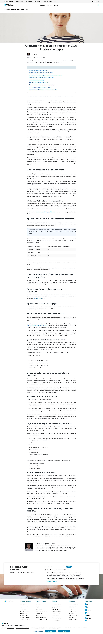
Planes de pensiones (24, 605)
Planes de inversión (24, 615)
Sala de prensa (37, 1)
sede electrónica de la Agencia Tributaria (37, 325)
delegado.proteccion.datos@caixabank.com (58, 579)
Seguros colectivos (40, 615)
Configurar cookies (38, 631)
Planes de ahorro (23, 613)
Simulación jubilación (56, 611)
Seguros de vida (23, 604)
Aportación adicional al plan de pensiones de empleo (41, 72)
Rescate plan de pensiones (57, 604)
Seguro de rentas (39, 613)
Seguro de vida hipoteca (25, 611)
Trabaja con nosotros (47, 1)
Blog (55, 1)
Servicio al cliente (72, 605)
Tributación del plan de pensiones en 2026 (38, 82)
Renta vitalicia (22, 609)
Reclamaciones (72, 607)
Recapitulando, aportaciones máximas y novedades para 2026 (43, 89)
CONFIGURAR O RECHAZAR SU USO (22, 628)
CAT (96, 1)
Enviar (68, 566)
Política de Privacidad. (52, 581)
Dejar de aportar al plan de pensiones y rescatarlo (40, 87)
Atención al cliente (19, 1)
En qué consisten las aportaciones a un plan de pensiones (42, 84)
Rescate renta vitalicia (56, 618)
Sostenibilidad (29, 1)
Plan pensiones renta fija (25, 617)
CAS (93, 1)
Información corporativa (8, 1)
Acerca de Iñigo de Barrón (45, 543)
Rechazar (50, 631)
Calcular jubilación (55, 613)
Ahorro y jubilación (56, 620)
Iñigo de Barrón (34, 54)
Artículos (5, 9)
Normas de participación (73, 615)
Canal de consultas (72, 611)
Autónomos (50, 5)
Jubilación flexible (55, 616)
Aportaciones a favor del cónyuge (36, 80)
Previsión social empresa (41, 617)
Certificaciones (71, 617)
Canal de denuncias (72, 609)
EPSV (21, 607)
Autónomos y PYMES (40, 604)
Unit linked (38, 605)
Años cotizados (55, 615)
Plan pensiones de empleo (41, 611)
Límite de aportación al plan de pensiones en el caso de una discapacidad (45, 75)
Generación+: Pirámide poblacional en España (59, 606)
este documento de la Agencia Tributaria (45, 212)
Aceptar (64, 631)
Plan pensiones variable (24, 619)
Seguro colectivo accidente (41, 619)
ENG (98, 1)
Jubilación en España (56, 609)
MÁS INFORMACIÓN (10, 628)
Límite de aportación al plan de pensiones (38, 70)
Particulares (42, 5)
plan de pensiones (37, 298)
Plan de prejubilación (40, 609)
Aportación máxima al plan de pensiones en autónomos (41, 77)
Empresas (56, 5)
